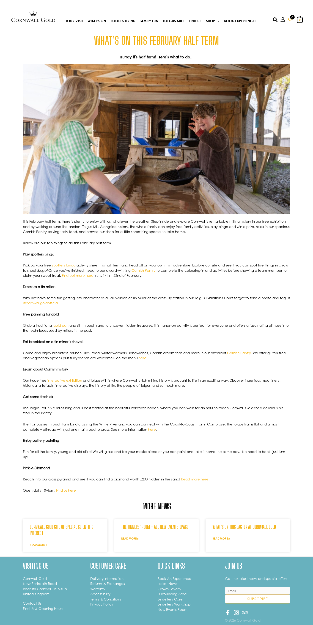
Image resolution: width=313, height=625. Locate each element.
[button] (217, 21)
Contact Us (32, 603)
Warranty (97, 589)
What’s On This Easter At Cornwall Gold (244, 527)
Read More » (38, 544)
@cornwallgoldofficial (41, 303)
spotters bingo (64, 265)
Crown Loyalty (169, 589)
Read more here (195, 479)
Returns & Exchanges (107, 583)
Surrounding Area (172, 594)
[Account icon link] (282, 19)
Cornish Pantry (143, 270)
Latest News (167, 583)
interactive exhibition (64, 380)
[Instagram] (236, 612)
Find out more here (77, 275)
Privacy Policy (101, 604)
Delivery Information (107, 578)
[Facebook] (228, 612)
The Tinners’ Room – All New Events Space (154, 527)
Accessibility (100, 594)
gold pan (61, 325)
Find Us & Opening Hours (43, 608)
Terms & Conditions (105, 599)
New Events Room (172, 609)
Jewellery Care (170, 599)
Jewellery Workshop (174, 604)
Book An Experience (174, 578)
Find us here (66, 490)
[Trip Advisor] (245, 612)
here (142, 358)
